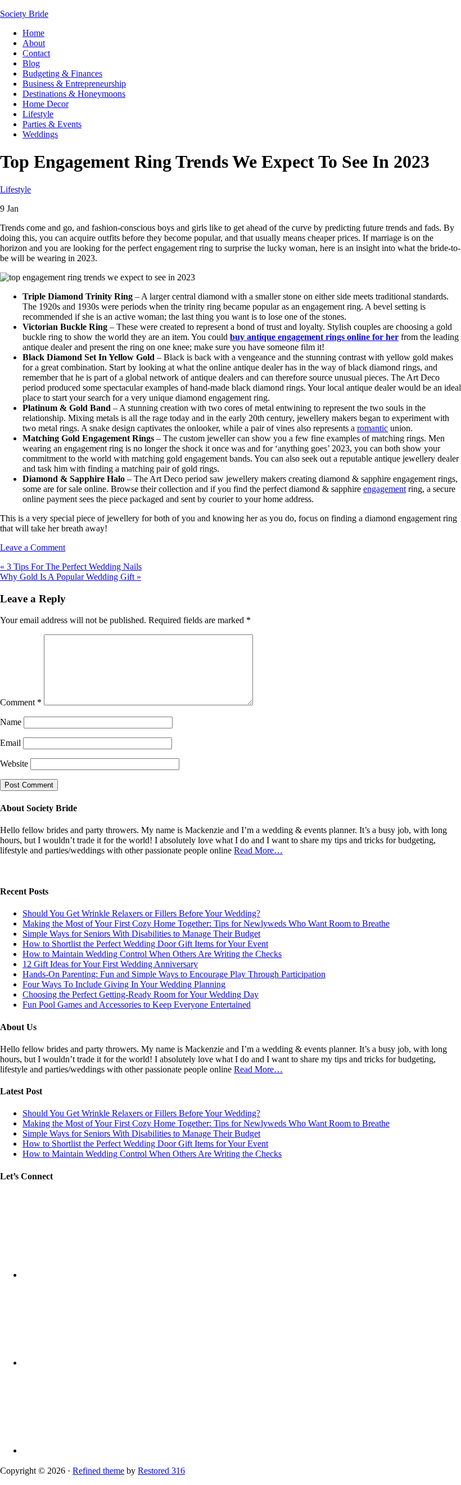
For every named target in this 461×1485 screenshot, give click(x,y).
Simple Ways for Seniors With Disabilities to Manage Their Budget (141, 933)
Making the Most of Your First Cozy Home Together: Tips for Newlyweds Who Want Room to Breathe (206, 923)
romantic (372, 428)
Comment (21, 702)
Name (10, 722)
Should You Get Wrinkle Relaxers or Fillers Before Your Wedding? (141, 913)
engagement (384, 489)
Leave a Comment (32, 547)
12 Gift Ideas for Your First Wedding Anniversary (110, 964)
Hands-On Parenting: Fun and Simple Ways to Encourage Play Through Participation (174, 974)
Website (14, 763)
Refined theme (98, 1470)
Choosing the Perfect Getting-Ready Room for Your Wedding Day (140, 994)
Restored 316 (161, 1470)
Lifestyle (15, 189)
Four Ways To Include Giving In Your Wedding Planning (123, 984)
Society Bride (24, 14)
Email (10, 743)
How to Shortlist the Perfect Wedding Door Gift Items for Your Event (145, 944)
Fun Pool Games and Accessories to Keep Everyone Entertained (136, 1004)
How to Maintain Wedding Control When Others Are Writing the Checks (152, 954)
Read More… (258, 850)
